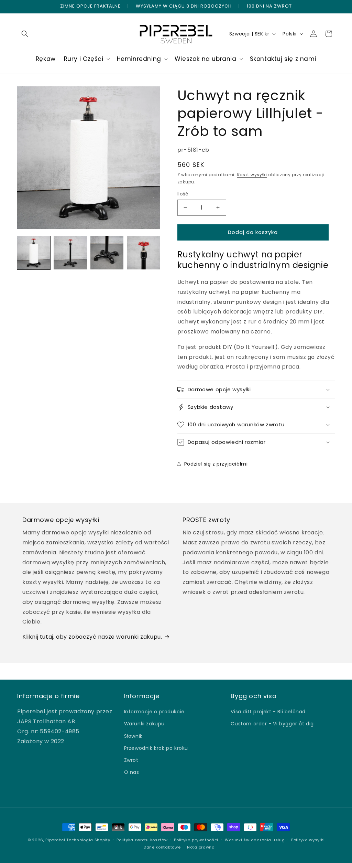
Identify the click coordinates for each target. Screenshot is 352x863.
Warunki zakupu (144, 723)
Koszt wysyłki (252, 175)
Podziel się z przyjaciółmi (216, 463)
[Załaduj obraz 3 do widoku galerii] (106, 252)
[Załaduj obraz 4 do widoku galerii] (143, 252)
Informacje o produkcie (154, 711)
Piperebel (55, 840)
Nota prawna (201, 847)
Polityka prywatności (196, 840)
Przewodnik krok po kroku (156, 748)
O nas (131, 772)
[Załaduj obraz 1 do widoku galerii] (33, 252)
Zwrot (131, 760)
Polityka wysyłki (307, 840)
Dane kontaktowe (162, 847)
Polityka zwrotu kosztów (142, 840)
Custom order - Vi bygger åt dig (272, 723)
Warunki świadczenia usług (255, 840)
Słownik (133, 736)
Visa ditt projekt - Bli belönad (268, 711)
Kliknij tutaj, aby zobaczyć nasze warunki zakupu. (92, 637)
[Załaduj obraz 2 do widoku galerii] (70, 252)
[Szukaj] (24, 33)
